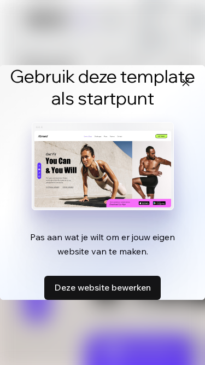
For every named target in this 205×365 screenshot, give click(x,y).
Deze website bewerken (102, 287)
